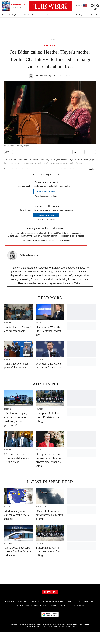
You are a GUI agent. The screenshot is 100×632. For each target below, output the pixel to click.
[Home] (4, 15)
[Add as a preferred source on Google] (50, 614)
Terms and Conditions (53, 601)
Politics (53, 40)
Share (10, 152)
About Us (9, 601)
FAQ (36, 606)
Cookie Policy (88, 601)
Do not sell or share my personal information (62, 606)
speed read (49, 45)
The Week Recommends (33, 15)
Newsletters (51, 15)
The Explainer (14, 15)
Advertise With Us (23, 606)
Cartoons (63, 15)
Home (45, 40)
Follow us (79, 152)
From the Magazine (79, 15)
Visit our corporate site (81, 624)
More (93, 15)
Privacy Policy (73, 601)
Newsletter (91, 152)
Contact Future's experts (28, 601)
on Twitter (76, 283)
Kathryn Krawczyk (44, 76)
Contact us (66, 240)
